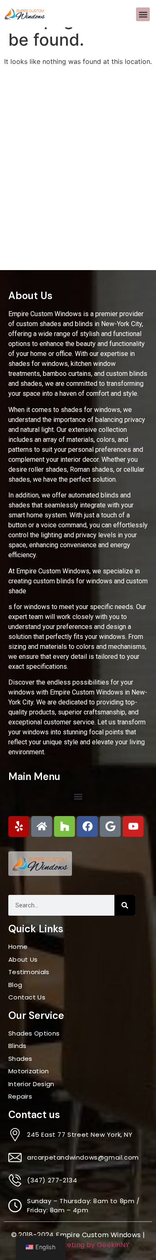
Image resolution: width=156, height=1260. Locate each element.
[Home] (41, 826)
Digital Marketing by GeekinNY (78, 1245)
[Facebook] (87, 826)
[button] (143, 14)
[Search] (124, 905)
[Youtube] (133, 826)
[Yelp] (18, 826)
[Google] (110, 826)
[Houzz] (64, 826)
